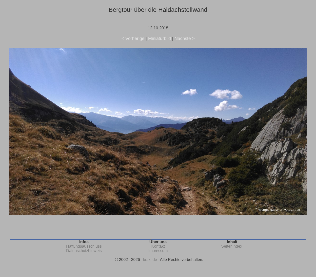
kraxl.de (150, 259)
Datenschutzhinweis (84, 251)
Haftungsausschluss (84, 246)
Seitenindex (231, 246)
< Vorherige (132, 38)
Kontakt (158, 246)
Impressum (158, 251)
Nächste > (185, 38)
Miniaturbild (159, 38)
